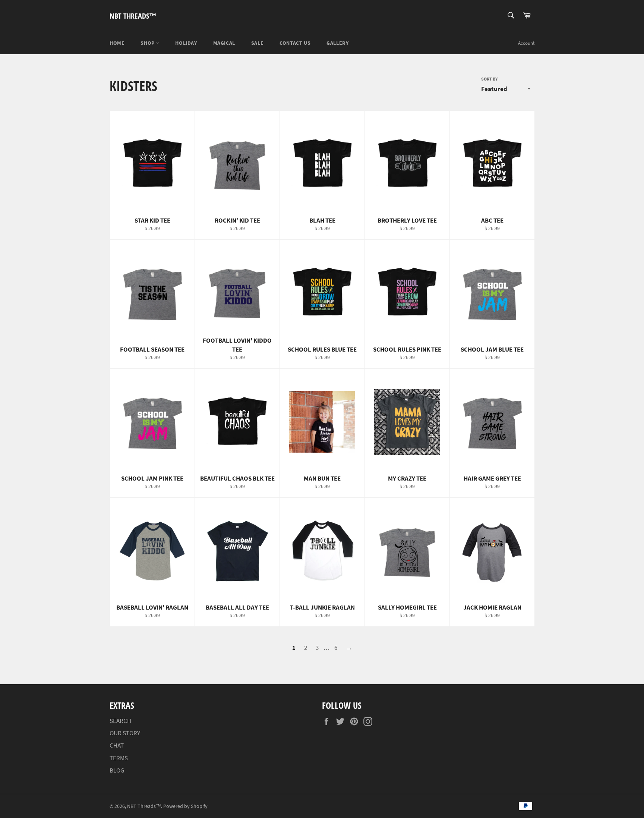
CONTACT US (295, 43)
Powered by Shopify (185, 806)
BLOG (117, 770)
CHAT (117, 745)
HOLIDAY (186, 43)
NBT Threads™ (133, 16)
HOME (117, 43)
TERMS (119, 758)
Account (526, 43)
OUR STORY (125, 733)
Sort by (489, 79)
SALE (257, 43)
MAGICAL (224, 43)
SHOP (148, 43)
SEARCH (120, 721)
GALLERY (337, 43)
